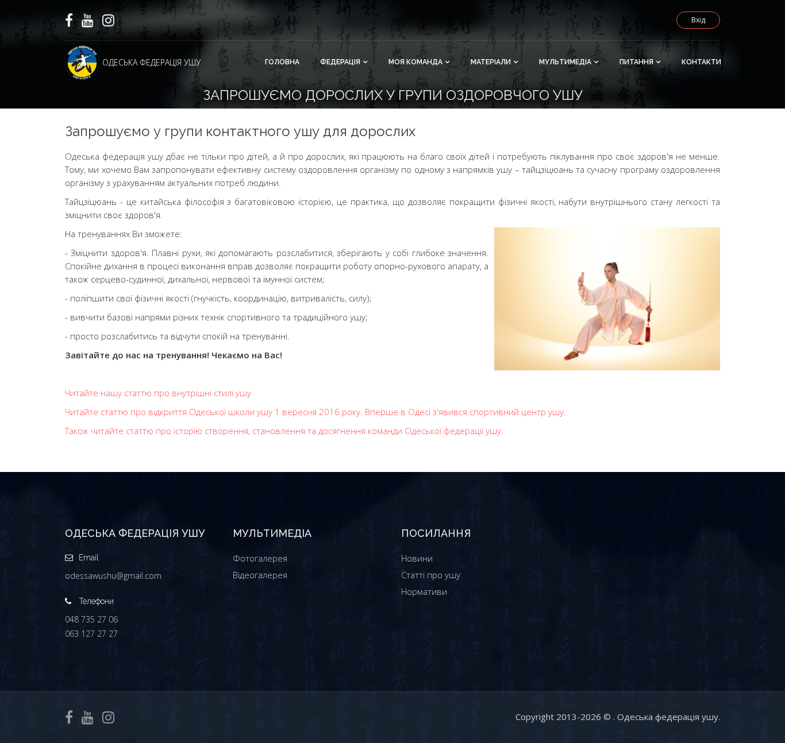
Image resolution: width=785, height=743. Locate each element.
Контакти (701, 62)
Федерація (340, 62)
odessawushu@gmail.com (113, 575)
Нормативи (424, 591)
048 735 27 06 (91, 619)
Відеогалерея (260, 575)
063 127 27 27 (91, 633)
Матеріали (491, 62)
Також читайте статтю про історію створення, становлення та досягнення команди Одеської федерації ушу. (284, 430)
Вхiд (698, 20)
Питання (636, 62)
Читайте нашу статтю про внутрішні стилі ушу (158, 392)
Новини (417, 558)
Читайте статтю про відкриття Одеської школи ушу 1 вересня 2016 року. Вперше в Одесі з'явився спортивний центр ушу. (315, 411)
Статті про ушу (430, 575)
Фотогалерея (260, 558)
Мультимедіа (565, 62)
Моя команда (415, 62)
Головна (282, 62)
